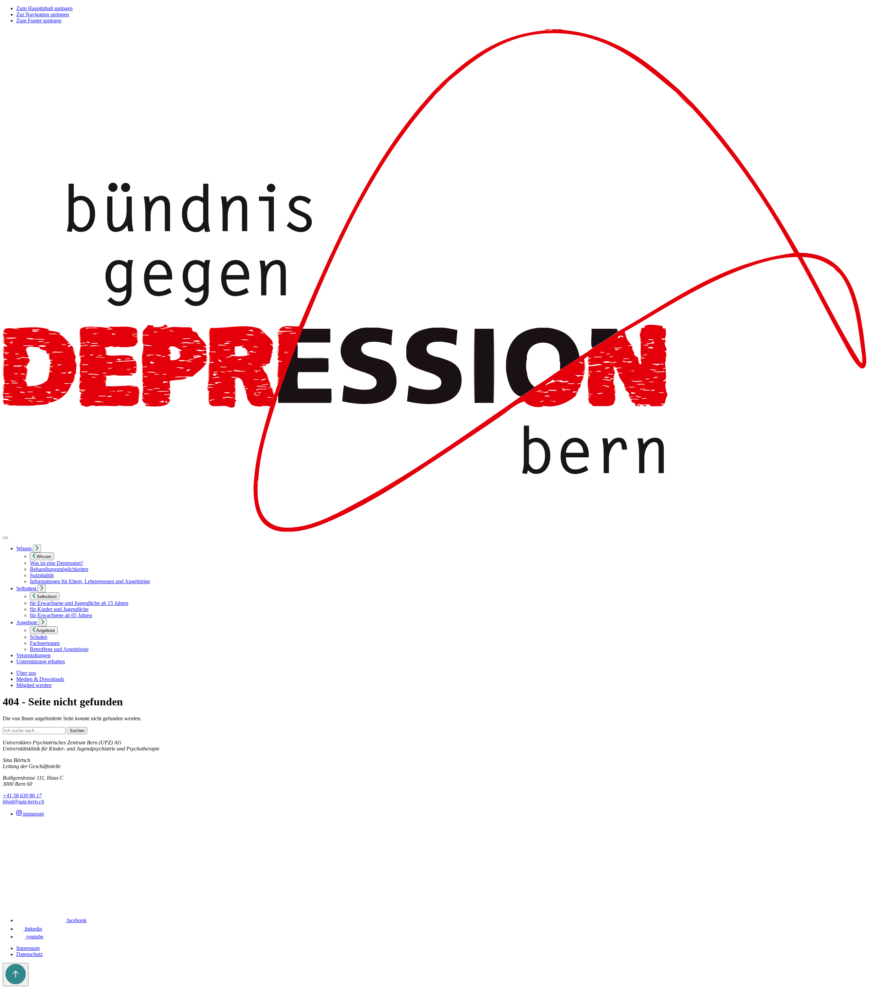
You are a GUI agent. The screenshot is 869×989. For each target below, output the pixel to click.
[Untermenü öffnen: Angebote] (43, 622)
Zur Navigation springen (42, 14)
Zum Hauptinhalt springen (44, 8)
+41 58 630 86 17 (22, 795)
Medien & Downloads (40, 679)
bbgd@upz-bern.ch (23, 801)
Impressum (28, 948)
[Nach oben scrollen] (16, 974)
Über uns (26, 673)
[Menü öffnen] (5, 538)
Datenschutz (29, 954)
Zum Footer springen (38, 20)
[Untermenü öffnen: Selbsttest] (42, 588)
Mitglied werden (34, 685)
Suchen (77, 730)
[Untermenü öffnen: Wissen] (37, 548)
